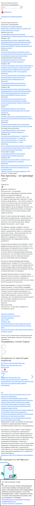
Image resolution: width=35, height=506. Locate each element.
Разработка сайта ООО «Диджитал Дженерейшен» (17, 455)
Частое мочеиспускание (8, 52)
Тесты (15, 28)
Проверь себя (5, 322)
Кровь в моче (21, 148)
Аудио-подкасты (29, 36)
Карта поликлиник (7, 420)
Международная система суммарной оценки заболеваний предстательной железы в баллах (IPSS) (16, 42)
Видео (8, 30)
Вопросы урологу (22, 28)
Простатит (16, 316)
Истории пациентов (17, 36)
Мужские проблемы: (7, 314)
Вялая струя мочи (18, 103)
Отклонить (11, 503)
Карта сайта (17, 420)
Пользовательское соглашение (11, 418)
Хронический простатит (18, 85)
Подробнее (18, 503)
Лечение (22, 34)
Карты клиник (14, 30)
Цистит (3, 320)
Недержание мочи (18, 79)
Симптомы (21, 363)
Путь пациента (22, 71)
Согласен (4, 503)
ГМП (7, 320)
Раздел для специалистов (18, 412)
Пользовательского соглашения (12, 499)
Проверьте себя (6, 398)
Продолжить (4, 462)
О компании (5, 410)
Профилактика (5, 36)
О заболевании (6, 34)
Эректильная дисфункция (14, 150)
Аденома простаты (7, 316)
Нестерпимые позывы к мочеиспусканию (14, 56)
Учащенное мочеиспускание (19, 165)
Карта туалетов (26, 418)
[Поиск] (21, 7)
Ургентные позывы (16, 167)
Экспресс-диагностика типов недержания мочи (16, 116)
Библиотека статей (7, 28)
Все (2, 363)
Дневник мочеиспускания (23, 46)
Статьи (3, 412)
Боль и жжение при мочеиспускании (12, 146)
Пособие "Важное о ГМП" (9, 71)
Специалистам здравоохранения (11, 16)
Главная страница (6, 171)
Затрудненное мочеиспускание (22, 54)
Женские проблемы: (7, 318)
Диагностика (15, 34)
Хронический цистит (17, 111)
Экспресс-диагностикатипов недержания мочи (16, 406)
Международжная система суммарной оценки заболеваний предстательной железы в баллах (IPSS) (16, 326)
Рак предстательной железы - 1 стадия (13, 136)
